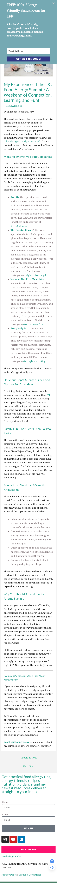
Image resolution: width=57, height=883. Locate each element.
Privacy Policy (9, 874)
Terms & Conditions (30, 874)
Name (5, 802)
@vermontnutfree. (33, 324)
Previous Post (29, 757)
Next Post (28, 766)
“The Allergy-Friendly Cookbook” (22, 141)
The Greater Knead (21, 230)
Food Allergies (14, 105)
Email (5, 814)
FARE (49, 394)
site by (11, 856)
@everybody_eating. (34, 361)
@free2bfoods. (19, 225)
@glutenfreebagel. (36, 275)
